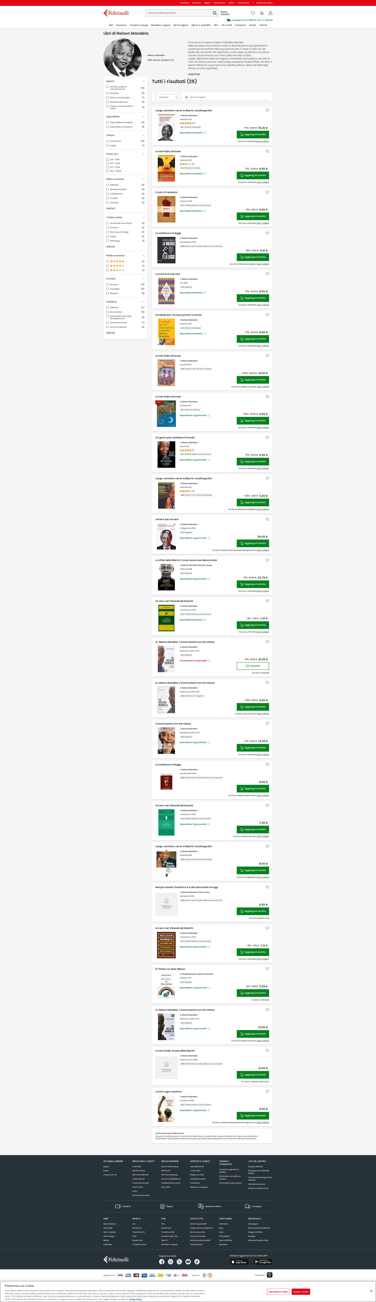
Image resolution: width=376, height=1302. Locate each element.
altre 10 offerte (262, 141)
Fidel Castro (204, 892)
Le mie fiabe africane (168, 151)
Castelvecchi (116, 194)
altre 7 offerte (262, 182)
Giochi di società (197, 1236)
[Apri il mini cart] (261, 13)
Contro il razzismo (166, 192)
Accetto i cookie (300, 1291)
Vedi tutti (110, 208)
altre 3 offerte (262, 1122)
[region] (188, 1291)
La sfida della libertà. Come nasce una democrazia (186, 560)
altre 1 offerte (262, 386)
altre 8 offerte (262, 591)
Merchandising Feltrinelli (259, 1228)
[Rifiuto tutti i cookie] (371, 1291)
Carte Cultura (138, 1179)
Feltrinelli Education (256, 1184)
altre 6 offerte (262, 427)
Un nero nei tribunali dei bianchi (174, 601)
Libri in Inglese (109, 1232)
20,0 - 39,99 (115, 171)
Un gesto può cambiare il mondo (175, 437)
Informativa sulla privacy (230, 1183)
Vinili (134, 1236)
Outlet (113, 145)
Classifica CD (138, 1232)
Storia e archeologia (120, 97)
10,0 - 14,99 (115, 163)
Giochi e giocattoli (198, 1224)
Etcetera (114, 227)
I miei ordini (195, 1170)
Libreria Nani (116, 312)
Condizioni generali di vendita (229, 1170)
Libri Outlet (107, 1228)
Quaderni (223, 1244)
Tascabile (114, 289)
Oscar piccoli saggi (119, 232)
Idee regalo (253, 1224)
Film (163, 1224)
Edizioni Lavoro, (186, 1059)
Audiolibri (107, 1244)
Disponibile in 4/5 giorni (121, 127)
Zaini (221, 1232)
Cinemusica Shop (118, 322)
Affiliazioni (165, 1170)
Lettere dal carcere (167, 519)
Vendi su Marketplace (171, 1179)
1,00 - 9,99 (114, 159)
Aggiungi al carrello (255, 134)
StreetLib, (183, 978)
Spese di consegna (199, 1187)
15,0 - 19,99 (115, 167)
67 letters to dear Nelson (170, 969)
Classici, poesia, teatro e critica (122, 107)
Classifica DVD (167, 1232)
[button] (215, 13)
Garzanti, (183, 201)
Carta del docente (140, 1183)
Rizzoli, (182, 446)
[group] (230, 20)
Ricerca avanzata (225, 13)
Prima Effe (165, 1187)
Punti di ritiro (219, 3)
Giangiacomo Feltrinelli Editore (258, 1172)
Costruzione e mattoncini (201, 1228)
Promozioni (115, 141)
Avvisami (255, 665)
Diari (221, 1228)
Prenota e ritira (138, 1170)
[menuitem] (111, 25)
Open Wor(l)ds (225, 1240)
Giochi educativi (197, 1232)
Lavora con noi (110, 1174)
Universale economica (121, 223)
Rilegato (114, 293)
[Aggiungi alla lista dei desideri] (267, 110)
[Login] (270, 13)
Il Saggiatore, (185, 528)
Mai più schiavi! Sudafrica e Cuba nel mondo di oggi (186, 887)
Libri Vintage (108, 1236)
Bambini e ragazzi (169, 1244)
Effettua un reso (197, 1174)
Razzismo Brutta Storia (258, 1188)
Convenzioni (243, 3)
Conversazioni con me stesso (173, 723)
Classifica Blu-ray (169, 1236)
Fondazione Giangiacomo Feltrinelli (260, 1178)
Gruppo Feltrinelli (255, 1166)
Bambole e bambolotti (200, 1240)
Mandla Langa (205, 565)
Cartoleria (223, 1224)
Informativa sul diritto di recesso (230, 1177)
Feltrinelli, (184, 119)
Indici (134, 1191)
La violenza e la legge (168, 233)
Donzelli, (183, 364)
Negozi (207, 3)
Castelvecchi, (185, 610)
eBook (106, 1240)
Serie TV (164, 1240)
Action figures (196, 1244)
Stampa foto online (141, 1195)
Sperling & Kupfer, (187, 651)
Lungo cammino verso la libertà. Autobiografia (183, 110)
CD (133, 1224)
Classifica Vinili (139, 1244)
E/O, (181, 283)
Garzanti (114, 202)
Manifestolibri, (186, 242)
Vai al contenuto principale (115, 3)
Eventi (231, 3)
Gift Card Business (169, 1174)
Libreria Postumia (118, 327)
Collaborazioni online (170, 1183)
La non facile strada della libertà (174, 1050)
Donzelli (114, 198)
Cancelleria (224, 1236)
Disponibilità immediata (121, 122)
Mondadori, (185, 896)
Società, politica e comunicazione (118, 88)
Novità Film (166, 1228)
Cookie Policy (135, 1299)
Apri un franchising (169, 1166)
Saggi (113, 236)
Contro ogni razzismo (168, 1091)
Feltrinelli (114, 185)
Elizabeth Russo (189, 974)
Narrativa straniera (119, 102)
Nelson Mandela (189, 115)
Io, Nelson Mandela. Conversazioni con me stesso (185, 642)
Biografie (114, 93)
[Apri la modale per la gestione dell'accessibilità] (270, 1275)
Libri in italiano (109, 1224)
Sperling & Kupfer (118, 189)
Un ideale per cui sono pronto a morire (178, 315)
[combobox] (182, 12)
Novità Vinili (137, 1240)
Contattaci (195, 1183)
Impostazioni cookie (278, 1291)
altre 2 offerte (262, 264)
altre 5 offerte (262, 509)
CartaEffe (184, 3)
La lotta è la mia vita (167, 274)
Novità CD (136, 1228)
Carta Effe (136, 1166)
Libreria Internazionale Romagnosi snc (120, 317)
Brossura (114, 284)
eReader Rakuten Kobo (258, 1240)
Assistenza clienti (264, 3)
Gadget (251, 1236)
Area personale (197, 1166)
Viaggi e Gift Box (255, 1232)
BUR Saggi (115, 241)
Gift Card (196, 3)
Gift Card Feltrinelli (140, 1174)
